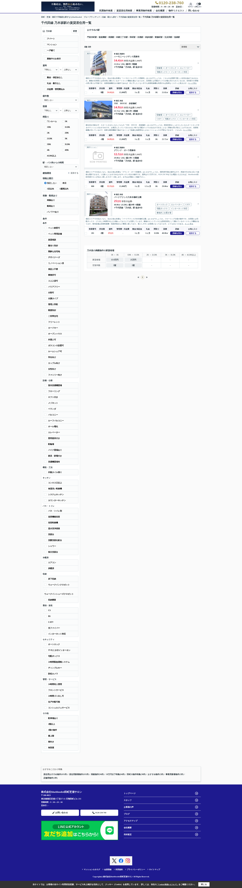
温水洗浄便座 (54, 528)
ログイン (191, 6)
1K (66, 121)
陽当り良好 (53, 246)
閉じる (204, 884)
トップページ (130, 793)
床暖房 (51, 568)
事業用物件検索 (144, 10)
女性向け (52, 369)
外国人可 (52, 340)
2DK (67, 133)
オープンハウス (55, 334)
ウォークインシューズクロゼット (59, 594)
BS (49, 616)
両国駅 (111, 37)
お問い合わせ (61, 812)
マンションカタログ (92, 869)
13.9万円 (114, 260)
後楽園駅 (103, 37)
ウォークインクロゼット (59, 585)
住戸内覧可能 (54, 702)
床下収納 (52, 579)
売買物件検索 (106, 10)
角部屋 (51, 748)
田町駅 (133, 37)
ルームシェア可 (55, 351)
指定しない (52, 183)
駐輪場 (51, 444)
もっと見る (192, 83)
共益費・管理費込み (56, 89)
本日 (64, 183)
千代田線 (119, 67)
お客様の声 (129, 807)
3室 (114, 265)
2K (48, 133)
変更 (75, 31)
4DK (67, 150)
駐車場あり (53, 718)
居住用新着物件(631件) (79, 774)
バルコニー (53, 415)
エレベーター (54, 432)
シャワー (52, 546)
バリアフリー (54, 287)
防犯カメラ (53, 674)
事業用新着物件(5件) (175, 774)
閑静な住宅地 (54, 251)
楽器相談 (52, 240)
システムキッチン (56, 494)
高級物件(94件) (97, 774)
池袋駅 (177, 37)
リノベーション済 (56, 263)
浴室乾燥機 (53, 523)
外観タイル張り (55, 472)
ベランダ (52, 409)
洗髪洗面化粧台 (55, 540)
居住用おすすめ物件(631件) (55, 774)
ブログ (127, 814)
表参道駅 (149, 37)
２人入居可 (53, 281)
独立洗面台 (53, 552)
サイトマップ (154, 869)
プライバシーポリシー (136, 869)
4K (48, 150)
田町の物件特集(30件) (136, 774)
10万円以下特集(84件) (115, 774)
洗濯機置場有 (54, 462)
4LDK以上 (51, 156)
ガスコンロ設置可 (56, 345)
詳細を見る (177, 92)
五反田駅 (168, 37)
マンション (52, 45)
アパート (51, 39)
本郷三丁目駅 (122, 37)
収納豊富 (52, 600)
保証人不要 (53, 269)
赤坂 (121, 101)
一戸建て (51, 50)
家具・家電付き (55, 456)
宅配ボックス (54, 656)
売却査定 (128, 834)
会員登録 (107, 869)
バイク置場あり (55, 450)
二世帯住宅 (53, 316)
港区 (117, 54)
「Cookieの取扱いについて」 (168, 884)
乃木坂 (128, 67)
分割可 (51, 293)
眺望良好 (52, 310)
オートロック (54, 644)
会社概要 (160, 10)
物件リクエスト (176, 10)
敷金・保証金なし (55, 77)
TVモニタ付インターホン (59, 650)
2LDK (49, 139)
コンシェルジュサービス (59, 708)
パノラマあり (53, 212)
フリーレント (54, 322)
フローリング (54, 391)
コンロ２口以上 (55, 483)
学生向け (52, 357)
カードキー (53, 328)
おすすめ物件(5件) (156, 774)
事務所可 (52, 275)
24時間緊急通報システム (59, 662)
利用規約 (119, 869)
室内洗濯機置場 (55, 385)
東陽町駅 (159, 37)
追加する (192, 92)
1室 (133, 265)
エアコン (52, 562)
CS (49, 610)
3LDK (67, 144)
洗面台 (51, 534)
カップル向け (54, 363)
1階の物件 (52, 730)
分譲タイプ (53, 298)
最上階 (51, 736)
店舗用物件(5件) (50, 778)
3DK (49, 144)
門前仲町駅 (92, 37)
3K (66, 139)
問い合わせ (193, 10)
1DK (49, 127)
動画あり (51, 206)
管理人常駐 (53, 304)
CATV (50, 622)
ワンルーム (52, 121)
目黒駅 (140, 37)
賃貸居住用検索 (124, 10)
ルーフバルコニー (56, 421)
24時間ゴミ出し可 (56, 696)
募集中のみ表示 (54, 59)
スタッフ (128, 800)
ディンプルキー (55, 668)
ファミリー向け (55, 375)
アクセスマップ (131, 821)
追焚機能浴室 (54, 517)
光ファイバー (54, 628)
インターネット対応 (57, 634)
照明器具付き (54, 438)
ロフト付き (53, 397)
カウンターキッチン (57, 500)
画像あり (51, 200)
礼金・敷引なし (54, 83)
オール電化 (53, 426)
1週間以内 (64, 189)
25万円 (133, 260)
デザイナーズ (54, 257)
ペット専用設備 (55, 234)
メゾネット (53, 403)
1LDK (67, 127)
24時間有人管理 (55, 684)
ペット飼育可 (54, 228)
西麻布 (122, 54)
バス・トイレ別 (55, 511)
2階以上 (51, 724)
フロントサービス (56, 690)
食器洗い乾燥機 (55, 489)
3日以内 (50, 189)
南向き (51, 742)
